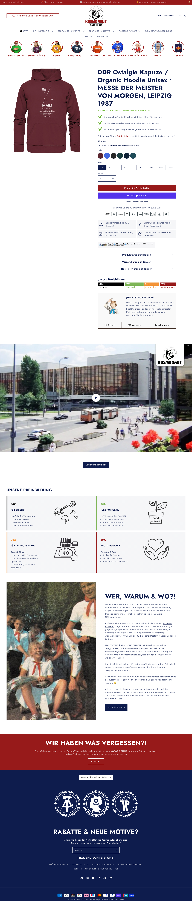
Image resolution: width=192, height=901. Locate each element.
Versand (134, 146)
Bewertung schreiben (96, 465)
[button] (33, 15)
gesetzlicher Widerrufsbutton (96, 777)
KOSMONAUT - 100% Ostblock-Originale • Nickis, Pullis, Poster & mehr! (99, 899)
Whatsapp (163, 325)
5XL (172, 168)
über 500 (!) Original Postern (144, 636)
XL (132, 167)
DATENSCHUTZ (105, 869)
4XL (162, 168)
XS (101, 167)
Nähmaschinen (113, 617)
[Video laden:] (96, 398)
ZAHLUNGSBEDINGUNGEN (129, 864)
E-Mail (111, 325)
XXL (142, 167)
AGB (117, 869)
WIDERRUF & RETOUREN (103, 864)
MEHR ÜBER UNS (116, 707)
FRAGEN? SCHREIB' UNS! (96, 858)
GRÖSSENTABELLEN (58, 864)
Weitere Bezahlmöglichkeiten (137, 202)
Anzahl (100, 173)
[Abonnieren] (116, 850)
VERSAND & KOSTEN (79, 864)
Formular (136, 325)
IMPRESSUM (90, 869)
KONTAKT (96, 761)
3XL (151, 167)
